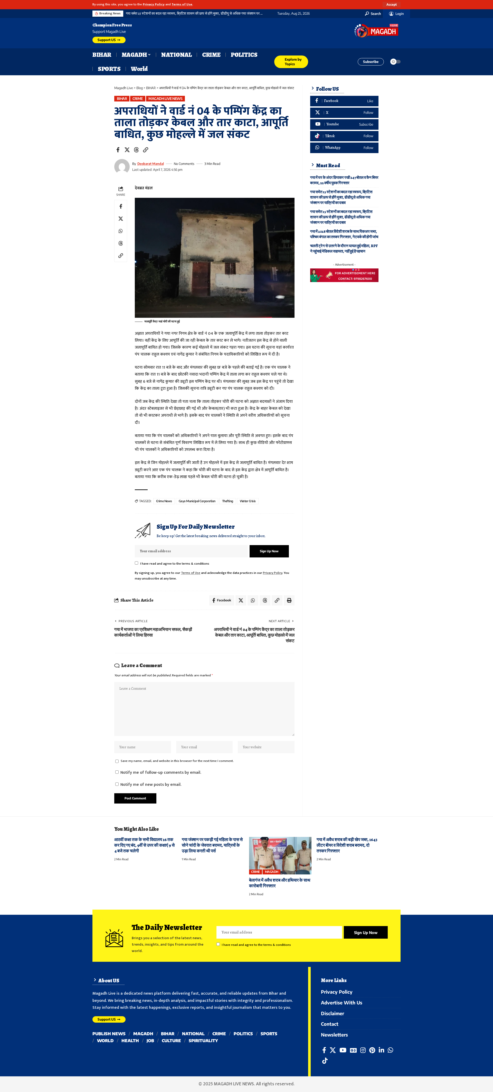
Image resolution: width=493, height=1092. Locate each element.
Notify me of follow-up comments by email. (160, 772)
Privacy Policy (154, 4)
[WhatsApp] (344, 148)
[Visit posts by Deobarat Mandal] (122, 166)
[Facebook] (344, 101)
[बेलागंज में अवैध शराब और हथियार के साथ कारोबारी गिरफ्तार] (280, 855)
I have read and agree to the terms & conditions (174, 563)
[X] (344, 113)
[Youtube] (344, 124)
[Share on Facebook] (117, 150)
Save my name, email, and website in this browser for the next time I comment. (177, 761)
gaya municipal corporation (197, 501)
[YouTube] (343, 1050)
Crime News (164, 501)
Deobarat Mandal (150, 164)
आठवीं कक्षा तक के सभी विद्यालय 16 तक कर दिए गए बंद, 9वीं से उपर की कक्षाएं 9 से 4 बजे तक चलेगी (144, 845)
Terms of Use (182, 4)
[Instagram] (363, 1050)
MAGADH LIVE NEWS (165, 98)
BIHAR (122, 98)
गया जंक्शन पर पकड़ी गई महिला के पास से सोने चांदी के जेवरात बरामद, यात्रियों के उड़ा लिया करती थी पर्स (212, 845)
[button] (392, 4)
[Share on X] (127, 150)
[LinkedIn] (381, 1050)
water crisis (248, 501)
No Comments (184, 164)
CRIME (137, 98)
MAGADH (271, 872)
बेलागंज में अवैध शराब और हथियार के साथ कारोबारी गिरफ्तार (279, 883)
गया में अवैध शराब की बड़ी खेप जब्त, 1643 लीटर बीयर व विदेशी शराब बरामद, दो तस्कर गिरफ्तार (347, 845)
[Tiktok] (344, 136)
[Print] (289, 600)
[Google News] (353, 1050)
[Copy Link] (145, 150)
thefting (227, 501)
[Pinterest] (372, 1050)
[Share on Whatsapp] (121, 231)
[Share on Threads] (136, 150)
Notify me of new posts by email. (150, 784)
